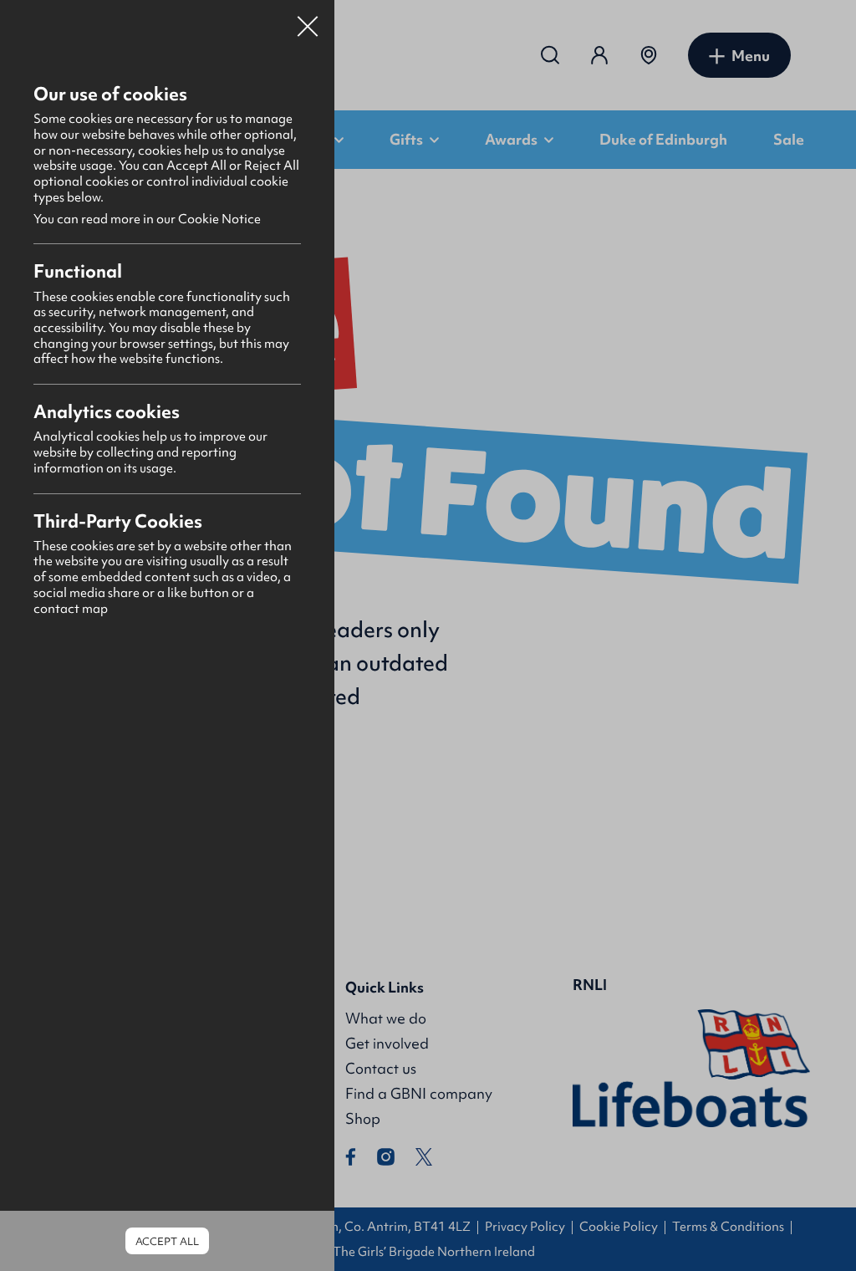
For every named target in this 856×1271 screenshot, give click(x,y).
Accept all (167, 1241)
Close (307, 20)
